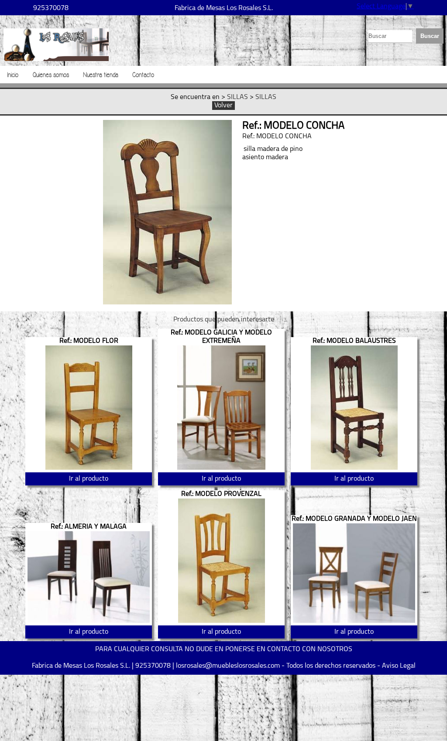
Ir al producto (88, 478)
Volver (223, 105)
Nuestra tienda (100, 75)
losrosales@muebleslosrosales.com (228, 665)
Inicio (12, 75)
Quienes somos (50, 75)
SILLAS (237, 97)
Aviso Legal (399, 665)
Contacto (143, 75)
